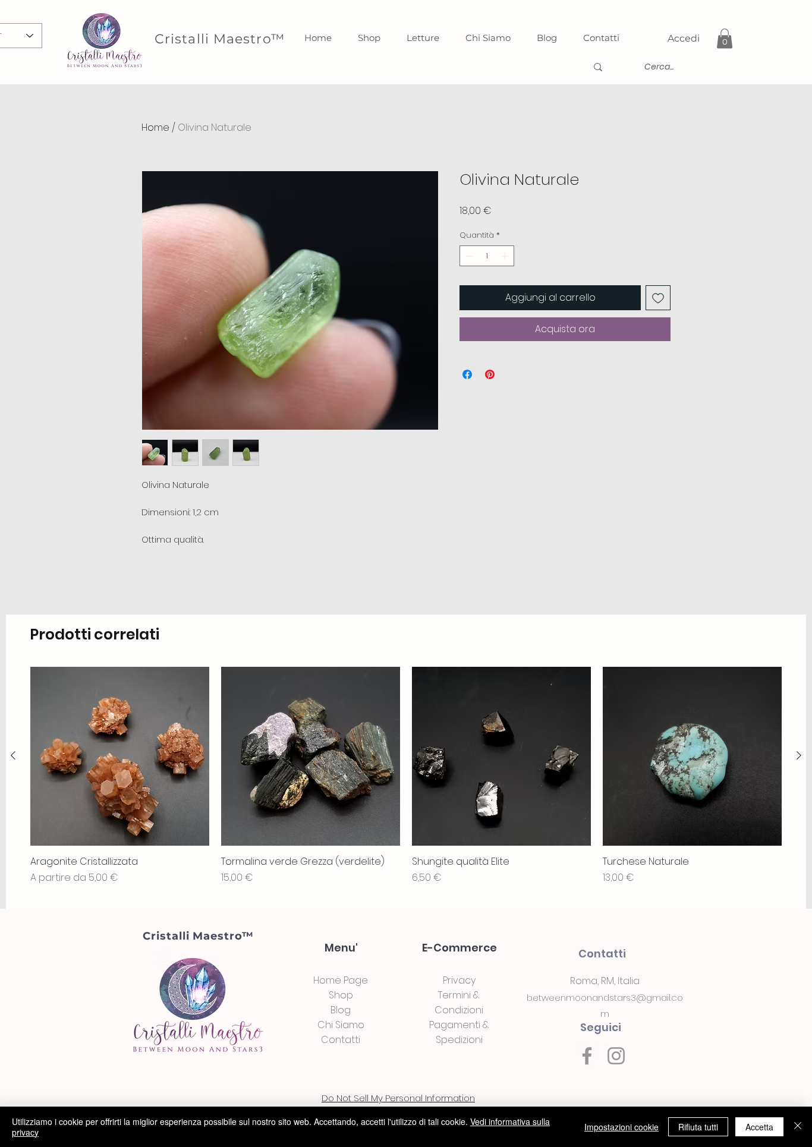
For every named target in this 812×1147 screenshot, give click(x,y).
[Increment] (506, 256)
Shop (341, 995)
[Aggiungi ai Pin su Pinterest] (490, 374)
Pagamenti (454, 1025)
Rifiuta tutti (698, 1127)
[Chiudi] (798, 1126)
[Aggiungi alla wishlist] (658, 297)
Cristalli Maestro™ (198, 936)
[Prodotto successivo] (799, 755)
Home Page (340, 980)
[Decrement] (468, 256)
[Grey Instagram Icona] (616, 1055)
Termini (454, 995)
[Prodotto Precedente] (13, 755)
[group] (406, 782)
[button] (724, 38)
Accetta (759, 1127)
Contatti (340, 1040)
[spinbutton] (487, 256)
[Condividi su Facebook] (467, 374)
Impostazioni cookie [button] (621, 1127)
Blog (341, 1010)
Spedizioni (459, 1040)
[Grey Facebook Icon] (587, 1055)
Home (155, 127)
